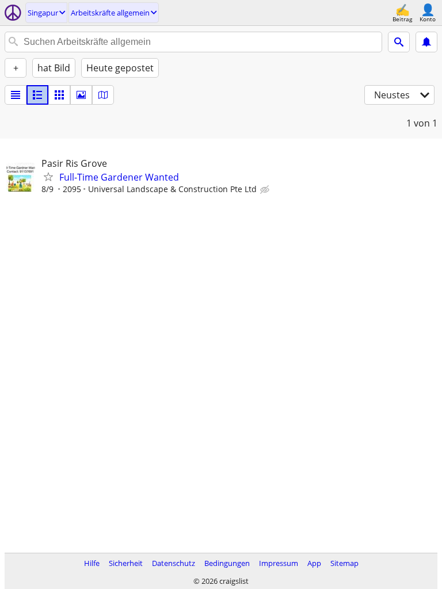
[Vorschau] (37, 95)
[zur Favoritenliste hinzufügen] (48, 176)
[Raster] (59, 95)
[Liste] (15, 95)
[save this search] (426, 42)
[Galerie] (81, 95)
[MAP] (103, 95)
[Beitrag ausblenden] (266, 189)
